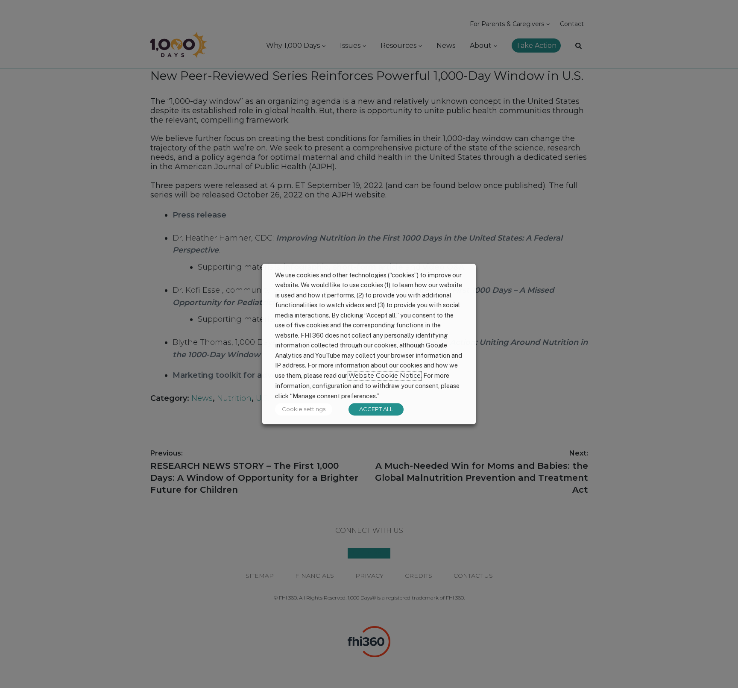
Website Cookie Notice (384, 375)
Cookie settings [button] (303, 409)
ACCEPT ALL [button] (376, 409)
